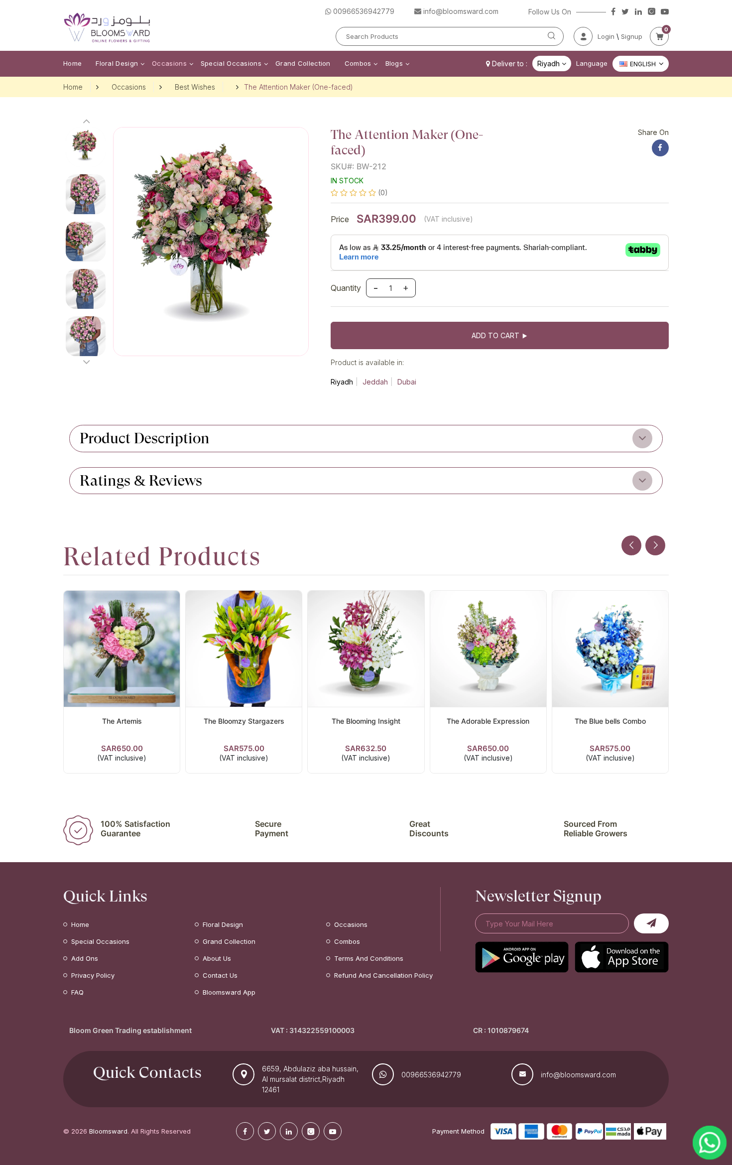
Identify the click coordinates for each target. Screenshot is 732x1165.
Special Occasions (231, 63)
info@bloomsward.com (578, 1074)
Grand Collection (303, 63)
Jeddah (375, 382)
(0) (383, 192)
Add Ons (84, 958)
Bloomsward (108, 1131)
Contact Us (220, 975)
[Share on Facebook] (660, 147)
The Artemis (122, 721)
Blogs (394, 63)
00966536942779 (431, 1074)
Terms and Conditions (368, 958)
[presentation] (631, 545)
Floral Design (117, 63)
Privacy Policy (93, 975)
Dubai (406, 382)
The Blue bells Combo (610, 721)
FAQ (77, 992)
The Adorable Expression (488, 721)
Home (72, 63)
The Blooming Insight (366, 721)
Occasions (169, 63)
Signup (631, 36)
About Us (217, 958)
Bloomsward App (229, 992)
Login (606, 36)
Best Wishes (195, 87)
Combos (358, 63)
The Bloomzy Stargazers (244, 721)
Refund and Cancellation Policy (383, 975)
